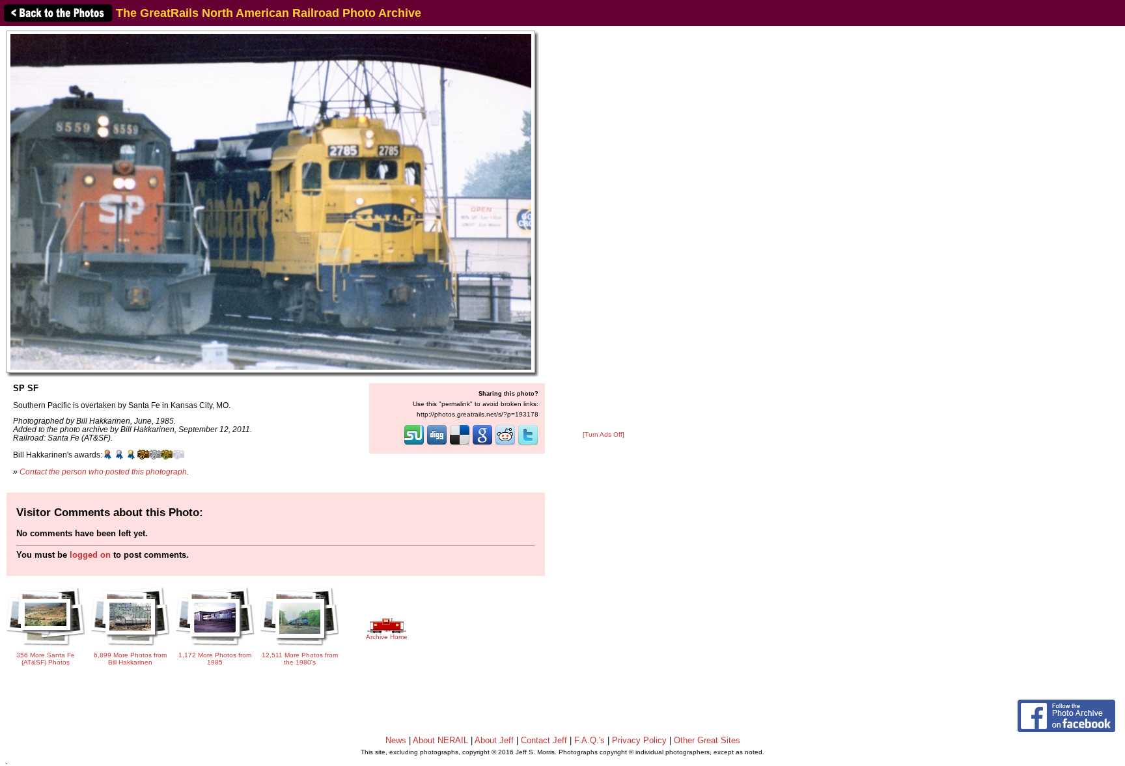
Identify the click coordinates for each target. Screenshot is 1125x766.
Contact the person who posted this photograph (103, 471)
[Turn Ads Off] (603, 434)
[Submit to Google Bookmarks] (482, 444)
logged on (90, 555)
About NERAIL (440, 740)
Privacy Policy (639, 740)
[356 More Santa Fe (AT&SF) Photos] (45, 646)
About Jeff (494, 740)
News (395, 740)
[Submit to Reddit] (505, 444)
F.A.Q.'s (589, 740)
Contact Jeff (544, 740)
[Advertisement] (603, 229)
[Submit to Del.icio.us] (459, 444)
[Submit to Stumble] (414, 444)
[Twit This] (528, 444)
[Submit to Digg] (436, 444)
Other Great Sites (707, 740)
